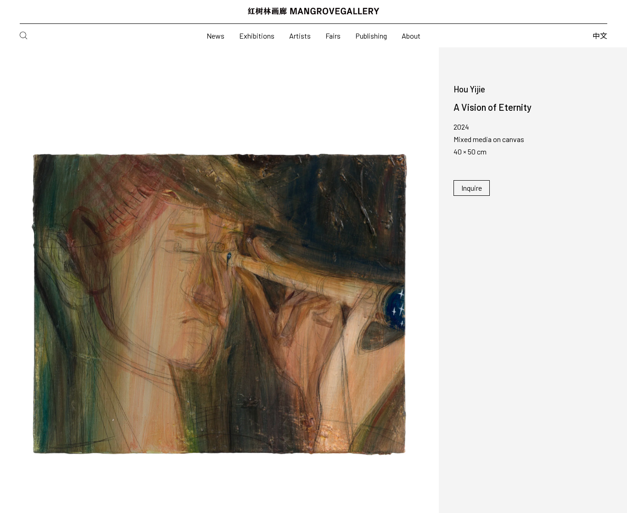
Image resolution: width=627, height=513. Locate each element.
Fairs (333, 35)
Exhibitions (256, 35)
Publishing (371, 35)
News (215, 35)
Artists (300, 35)
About (411, 35)
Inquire (471, 187)
